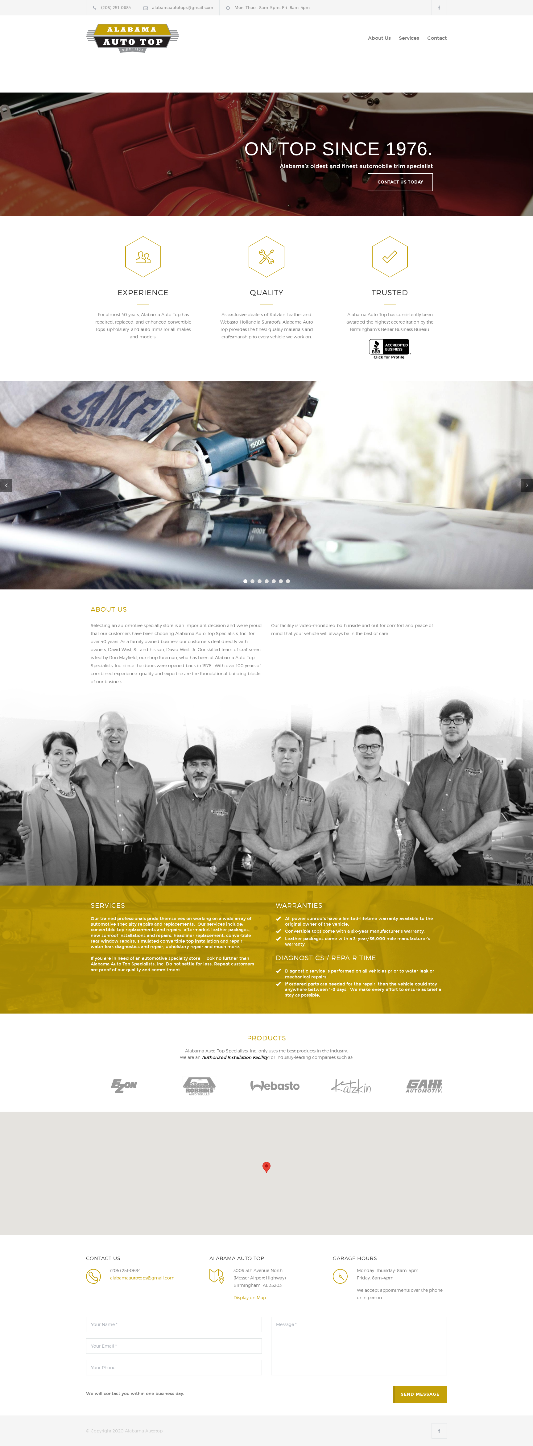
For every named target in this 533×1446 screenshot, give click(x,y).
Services (409, 38)
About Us (379, 38)
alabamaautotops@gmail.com (182, 7)
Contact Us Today (400, 182)
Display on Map (249, 1297)
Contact (437, 38)
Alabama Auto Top (143, 38)
